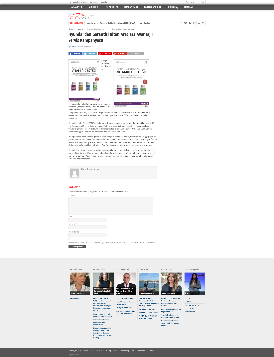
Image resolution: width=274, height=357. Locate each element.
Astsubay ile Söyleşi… (147, 309)
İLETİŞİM (104, 2)
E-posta (72, 224)
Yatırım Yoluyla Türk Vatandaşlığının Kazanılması (101, 322)
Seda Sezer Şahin (192, 269)
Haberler (93, 7)
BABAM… (188, 298)
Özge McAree (166, 269)
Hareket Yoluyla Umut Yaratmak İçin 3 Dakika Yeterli (170, 323)
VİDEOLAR (93, 2)
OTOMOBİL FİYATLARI (78, 2)
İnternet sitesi (73, 232)
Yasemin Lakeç (76, 269)
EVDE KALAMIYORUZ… (193, 305)
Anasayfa (76, 7)
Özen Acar (143, 269)
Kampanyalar (131, 7)
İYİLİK (187, 293)
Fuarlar (188, 7)
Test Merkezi (110, 7)
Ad (70, 217)
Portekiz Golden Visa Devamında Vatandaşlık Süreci (102, 291)
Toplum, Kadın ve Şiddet (148, 313)
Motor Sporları (153, 7)
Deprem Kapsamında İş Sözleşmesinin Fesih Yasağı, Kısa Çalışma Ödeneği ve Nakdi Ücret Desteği (102, 333)
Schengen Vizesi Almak (124, 308)
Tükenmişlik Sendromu (124, 298)
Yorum (71, 196)
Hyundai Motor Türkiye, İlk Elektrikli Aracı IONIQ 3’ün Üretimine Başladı (118, 23)
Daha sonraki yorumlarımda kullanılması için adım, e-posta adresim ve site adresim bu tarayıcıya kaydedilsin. (112, 242)
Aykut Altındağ (122, 269)
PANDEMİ (188, 302)
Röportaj (173, 7)
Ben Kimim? (74, 298)
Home (70, 29)
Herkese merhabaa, (78, 293)
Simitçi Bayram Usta (169, 293)
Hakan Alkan (76, 47)
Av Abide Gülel (99, 269)
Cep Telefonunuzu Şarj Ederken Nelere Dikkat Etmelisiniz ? (124, 291)
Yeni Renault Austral (147, 293)
